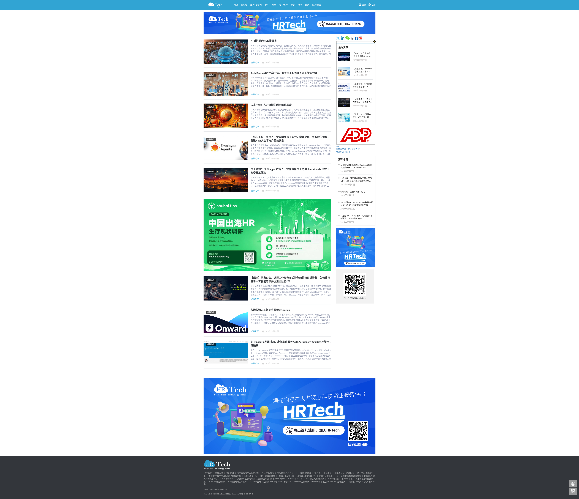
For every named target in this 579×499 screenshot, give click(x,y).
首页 (236, 5)
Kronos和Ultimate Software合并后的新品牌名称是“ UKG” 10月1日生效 (356, 203)
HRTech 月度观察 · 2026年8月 (307, 481)
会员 (293, 5)
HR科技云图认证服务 (237, 481)
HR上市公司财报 (267, 476)
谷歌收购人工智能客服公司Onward (270, 310)
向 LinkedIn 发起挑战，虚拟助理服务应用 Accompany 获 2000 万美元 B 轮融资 (291, 343)
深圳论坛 (316, 5)
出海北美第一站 (250, 476)
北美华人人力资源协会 (344, 473)
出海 (300, 5)
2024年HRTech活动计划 (287, 473)
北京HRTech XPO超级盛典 (334, 481)
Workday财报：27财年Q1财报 (340, 479)
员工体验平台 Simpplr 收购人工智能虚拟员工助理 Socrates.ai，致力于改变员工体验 (290, 171)
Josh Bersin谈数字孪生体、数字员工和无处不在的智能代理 (284, 73)
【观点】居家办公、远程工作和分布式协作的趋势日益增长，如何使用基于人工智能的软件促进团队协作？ (290, 279)
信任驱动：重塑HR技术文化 (352, 191)
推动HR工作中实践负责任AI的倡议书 (225, 476)
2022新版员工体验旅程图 (248, 473)
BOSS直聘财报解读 (217, 481)
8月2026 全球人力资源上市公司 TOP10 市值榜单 (270, 481)
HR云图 (317, 473)
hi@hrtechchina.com (218, 489)
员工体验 (283, 5)
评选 (307, 5)
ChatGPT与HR (268, 473)
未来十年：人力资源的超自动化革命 (271, 105)
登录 (364, 4)
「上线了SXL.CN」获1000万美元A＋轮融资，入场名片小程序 (356, 217)
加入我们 (230, 473)
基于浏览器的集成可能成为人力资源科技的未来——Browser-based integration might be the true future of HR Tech (356, 166)
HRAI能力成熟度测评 (314, 479)
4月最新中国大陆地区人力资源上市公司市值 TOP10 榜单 (260, 479)
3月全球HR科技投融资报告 (349, 476)
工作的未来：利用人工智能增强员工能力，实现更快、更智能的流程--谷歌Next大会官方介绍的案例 (290, 139)
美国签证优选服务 (326, 476)
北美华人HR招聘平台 (306, 476)
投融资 (244, 5)
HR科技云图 (256, 5)
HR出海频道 (305, 473)
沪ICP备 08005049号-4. (245, 494)
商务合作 (219, 473)
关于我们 (208, 473)
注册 (373, 4)
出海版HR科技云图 (286, 476)
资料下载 (327, 473)
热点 (274, 5)
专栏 (267, 5)
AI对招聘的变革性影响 (264, 40)
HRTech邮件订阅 (295, 479)
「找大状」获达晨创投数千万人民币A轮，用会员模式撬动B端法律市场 (356, 179)
